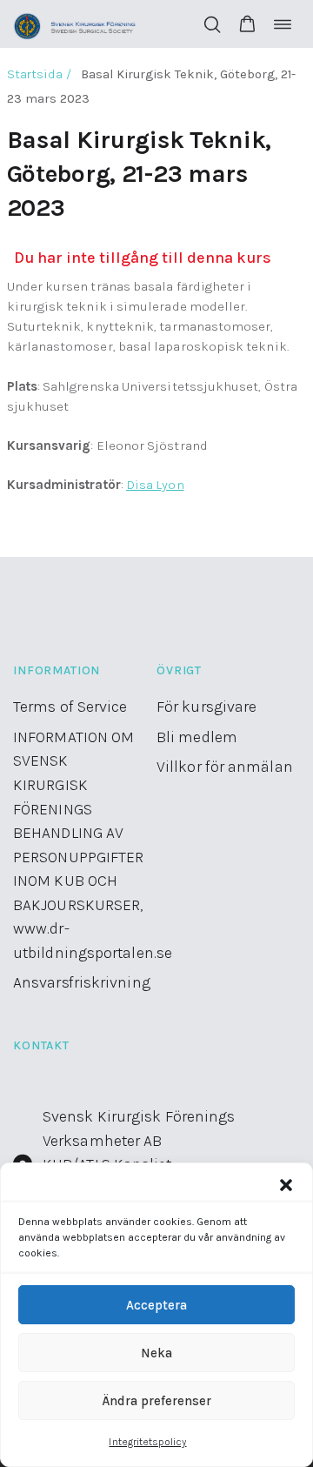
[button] (286, 1185)
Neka (156, 1353)
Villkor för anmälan (224, 766)
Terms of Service (70, 706)
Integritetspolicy (147, 1442)
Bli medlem (196, 737)
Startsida (35, 74)
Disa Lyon (155, 484)
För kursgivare (206, 706)
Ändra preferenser (156, 1401)
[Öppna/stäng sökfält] (212, 24)
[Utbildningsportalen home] (75, 24)
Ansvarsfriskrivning (81, 982)
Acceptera (156, 1305)
